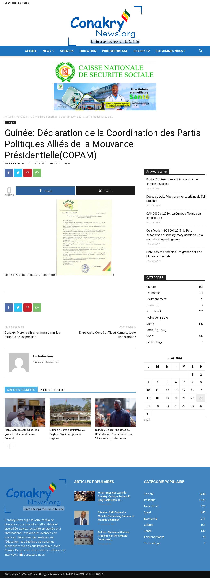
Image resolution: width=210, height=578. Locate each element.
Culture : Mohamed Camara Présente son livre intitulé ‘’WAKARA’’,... (113, 536)
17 (148, 398)
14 (183, 390)
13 (176, 390)
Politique (22, 116)
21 (183, 398)
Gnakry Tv (141, 51)
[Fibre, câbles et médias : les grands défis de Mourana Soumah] (25, 412)
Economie (153, 293)
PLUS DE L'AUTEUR (52, 390)
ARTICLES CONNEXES (21, 390)
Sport (150, 336)
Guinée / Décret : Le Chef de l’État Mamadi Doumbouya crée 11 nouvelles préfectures (114, 434)
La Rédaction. (17, 163)
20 (176, 398)
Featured (152, 305)
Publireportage (115, 51)
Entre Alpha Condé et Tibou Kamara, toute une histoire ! (107, 335)
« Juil (147, 420)
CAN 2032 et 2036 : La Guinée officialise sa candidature (173, 216)
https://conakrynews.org (46, 362)
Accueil (9, 116)
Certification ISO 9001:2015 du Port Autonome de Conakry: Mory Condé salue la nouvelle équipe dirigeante (174, 235)
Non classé (153, 311)
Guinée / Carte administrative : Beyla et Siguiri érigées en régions (68, 434)
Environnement (156, 299)
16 (201, 390)
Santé (150, 324)
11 (157, 390)
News (47, 51)
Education (87, 51)
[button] (200, 51)
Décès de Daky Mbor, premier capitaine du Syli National (175, 198)
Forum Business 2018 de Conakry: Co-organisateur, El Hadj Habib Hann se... (114, 496)
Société (151, 330)
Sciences (67, 51)
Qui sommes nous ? (170, 51)
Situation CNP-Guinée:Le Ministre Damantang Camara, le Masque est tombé (116, 516)
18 (157, 398)
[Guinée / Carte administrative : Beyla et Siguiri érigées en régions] (70, 412)
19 (167, 398)
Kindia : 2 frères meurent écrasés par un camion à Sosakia (172, 181)
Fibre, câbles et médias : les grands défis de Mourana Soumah (22, 434)
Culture (151, 287)
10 (148, 390)
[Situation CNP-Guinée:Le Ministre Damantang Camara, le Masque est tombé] (81, 518)
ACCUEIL (31, 51)
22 (192, 398)
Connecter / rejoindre (17, 2)
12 (167, 390)
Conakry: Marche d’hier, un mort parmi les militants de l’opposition (32, 335)
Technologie (154, 342)
